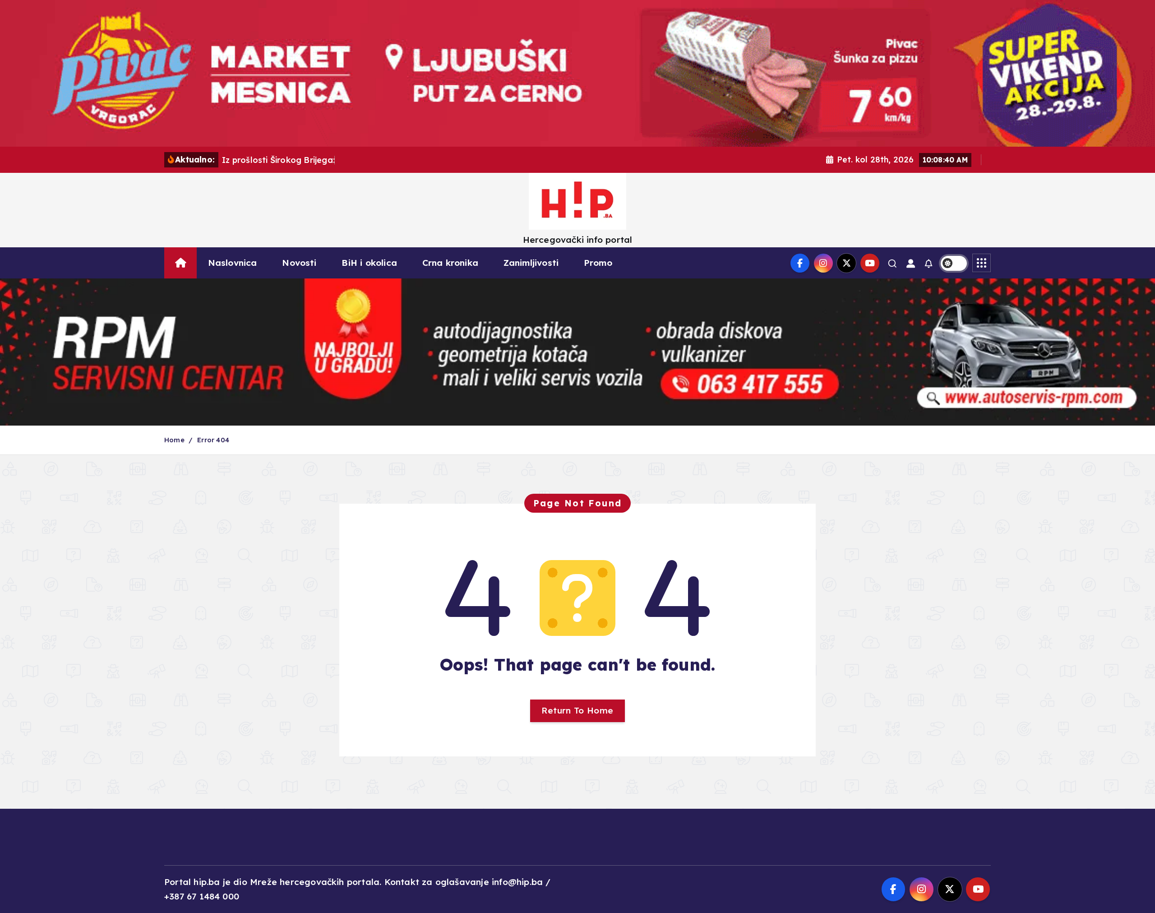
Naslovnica (232, 262)
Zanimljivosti (531, 262)
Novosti (299, 262)
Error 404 (213, 440)
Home (174, 440)
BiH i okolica (369, 262)
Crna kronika (450, 262)
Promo (598, 262)
